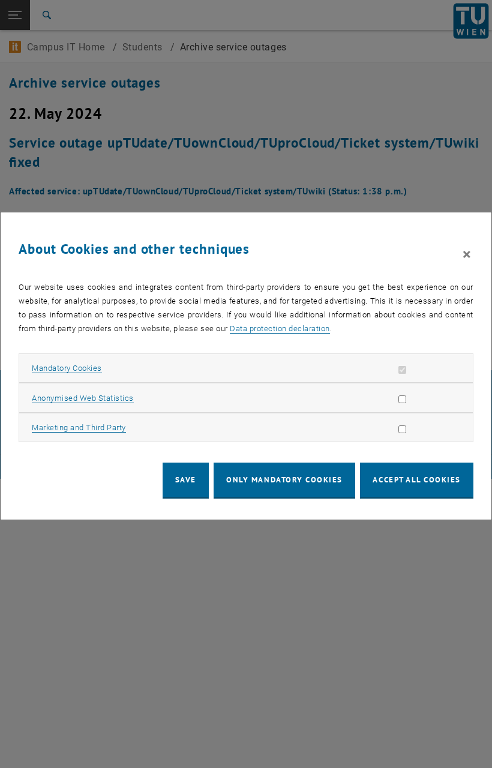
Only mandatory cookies (284, 480)
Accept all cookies (417, 480)
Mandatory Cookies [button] (67, 368)
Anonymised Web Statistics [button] (83, 398)
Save (185, 480)
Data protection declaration (280, 328)
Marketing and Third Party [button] (79, 427)
